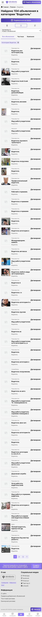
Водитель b (16, 283)
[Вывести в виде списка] (21, 25)
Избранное (13, 582)
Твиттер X (26, 583)
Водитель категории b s (20, 302)
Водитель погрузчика (20, 161)
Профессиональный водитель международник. (19, 182)
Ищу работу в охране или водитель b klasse (20, 517)
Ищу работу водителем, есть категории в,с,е (21, 342)
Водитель (15, 62)
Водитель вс (16, 332)
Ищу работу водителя (20, 71)
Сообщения (4, 582)
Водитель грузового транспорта (19, 141)
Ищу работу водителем (20, 121)
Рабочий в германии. (19, 192)
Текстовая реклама (8, 599)
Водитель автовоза (19, 251)
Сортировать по (6, 29)
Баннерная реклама (8, 601)
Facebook (25, 578)
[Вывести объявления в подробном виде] (35, 25)
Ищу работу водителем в (20, 262)
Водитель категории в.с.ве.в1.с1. (19, 453)
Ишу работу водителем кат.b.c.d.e (20, 463)
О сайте (3, 593)
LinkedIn (25, 586)
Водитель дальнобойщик (17, 91)
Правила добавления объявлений (13, 596)
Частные (20, 36)
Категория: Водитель (9, 42)
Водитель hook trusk (19, 81)
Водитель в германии (19, 201)
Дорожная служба (18, 474)
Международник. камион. (18, 241)
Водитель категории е (20, 362)
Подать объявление (32, 2)
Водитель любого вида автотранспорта (20, 273)
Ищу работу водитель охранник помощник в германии (20, 413)
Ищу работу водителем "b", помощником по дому (20, 402)
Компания (30, 36)
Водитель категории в (20, 231)
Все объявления (8, 36)
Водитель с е (16, 292)
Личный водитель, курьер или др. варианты (18, 527)
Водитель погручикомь (20, 372)
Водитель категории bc (20, 432)
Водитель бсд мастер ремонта (20, 538)
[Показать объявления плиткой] (7, 25)
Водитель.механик (18, 102)
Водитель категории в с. (20, 506)
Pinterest (25, 581)
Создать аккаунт (36, 566)
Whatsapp (25, 576)
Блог (2, 585)
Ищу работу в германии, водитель (20, 495)
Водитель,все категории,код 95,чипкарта (17, 51)
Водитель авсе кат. (19, 423)
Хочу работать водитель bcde (17, 484)
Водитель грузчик (18, 312)
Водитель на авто (18, 391)
